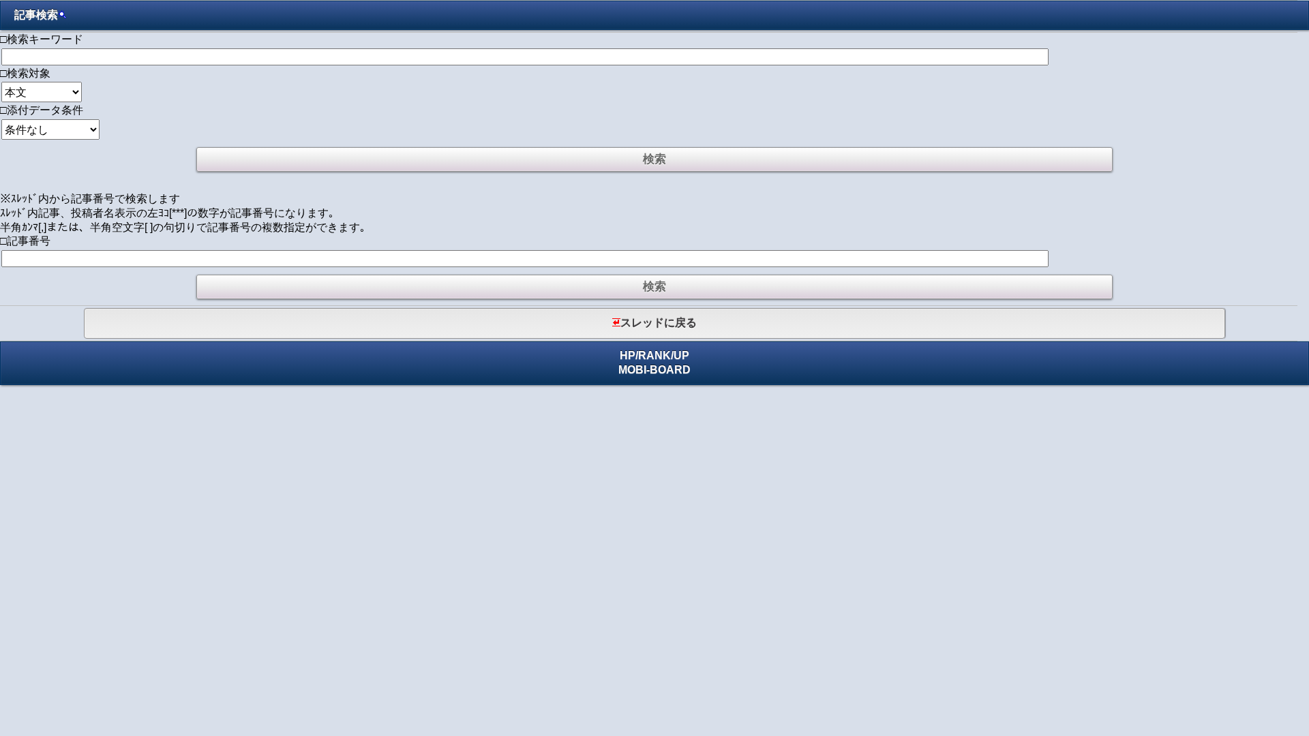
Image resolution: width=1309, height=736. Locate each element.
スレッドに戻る (658, 322)
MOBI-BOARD (654, 369)
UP (681, 355)
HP (627, 355)
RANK (654, 355)
